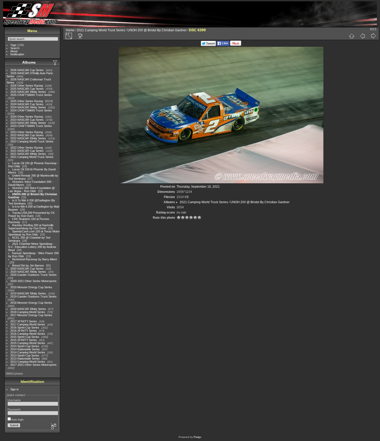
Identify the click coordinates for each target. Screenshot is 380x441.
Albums (29, 62)
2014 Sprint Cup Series (24, 346)
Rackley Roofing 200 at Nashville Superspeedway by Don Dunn (31, 227)
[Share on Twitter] (208, 45)
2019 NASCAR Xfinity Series (28, 293)
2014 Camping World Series (27, 352)
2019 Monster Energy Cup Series (31, 287)
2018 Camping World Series (27, 312)
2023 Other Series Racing (26, 132)
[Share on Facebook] (223, 45)
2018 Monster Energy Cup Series (31, 302)
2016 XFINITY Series (23, 330)
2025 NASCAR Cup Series (27, 88)
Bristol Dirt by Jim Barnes (28, 265)
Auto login (17, 419)
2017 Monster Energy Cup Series (31, 315)
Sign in (14, 389)
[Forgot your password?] (53, 426)
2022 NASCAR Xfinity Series (28, 138)
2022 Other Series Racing (26, 147)
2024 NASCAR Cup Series (27, 104)
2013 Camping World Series (27, 361)
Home (70, 30)
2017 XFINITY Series (23, 321)
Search (14, 48)
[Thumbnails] (351, 36)
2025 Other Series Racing (26, 101)
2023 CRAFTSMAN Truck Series (31, 125)
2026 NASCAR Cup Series (27, 70)
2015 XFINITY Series (23, 339)
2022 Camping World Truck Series (32, 141)
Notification (17, 54)
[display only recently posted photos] (55, 62)
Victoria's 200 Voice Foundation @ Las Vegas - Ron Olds (31, 189)
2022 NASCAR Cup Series (27, 135)
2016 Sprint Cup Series (24, 327)
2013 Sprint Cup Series (24, 355)
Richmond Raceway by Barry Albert (34, 259)
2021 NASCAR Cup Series (27, 150)
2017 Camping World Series (27, 324)
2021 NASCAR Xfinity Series (28, 153)
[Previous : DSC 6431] (362, 36)
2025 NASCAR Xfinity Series (28, 91)
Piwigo (197, 437)
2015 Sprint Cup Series (24, 336)
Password (13, 409)
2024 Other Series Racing (26, 116)
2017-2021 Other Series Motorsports (33, 364)
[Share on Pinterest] (235, 45)
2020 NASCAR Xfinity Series (28, 271)
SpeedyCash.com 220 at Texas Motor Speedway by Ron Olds (34, 233)
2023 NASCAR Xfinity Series (28, 122)
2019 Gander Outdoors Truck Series (33, 296)
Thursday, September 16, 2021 (198, 186)
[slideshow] (80, 36)
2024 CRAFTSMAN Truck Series (31, 110)
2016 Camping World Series (27, 333)
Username (14, 400)
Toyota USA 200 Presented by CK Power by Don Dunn (31, 214)
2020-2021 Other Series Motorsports (33, 281)
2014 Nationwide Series (25, 349)
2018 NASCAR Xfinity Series (28, 308)
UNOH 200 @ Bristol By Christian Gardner (157, 30)
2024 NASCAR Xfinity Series (28, 107)
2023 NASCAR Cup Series (27, 119)
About (14, 51)
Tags (13, 45)
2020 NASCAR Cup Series (27, 268)
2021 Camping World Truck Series (32, 156)
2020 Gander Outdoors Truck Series (33, 274)
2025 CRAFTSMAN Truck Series (31, 94)
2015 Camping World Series (27, 343)
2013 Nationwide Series (25, 358)
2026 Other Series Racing (26, 85)
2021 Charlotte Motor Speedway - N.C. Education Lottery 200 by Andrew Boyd (32, 247)
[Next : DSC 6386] (373, 36)
